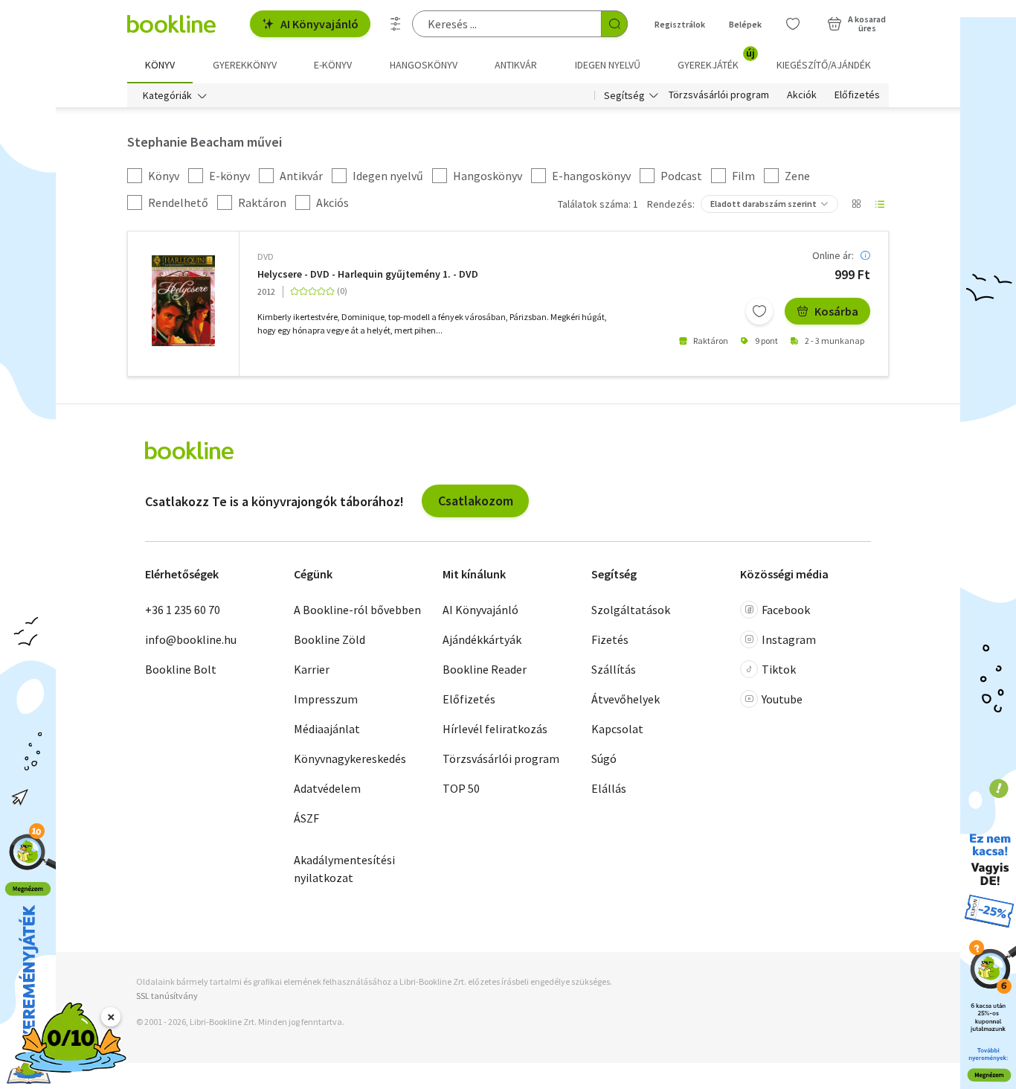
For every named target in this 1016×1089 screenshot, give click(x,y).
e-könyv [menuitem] (333, 64)
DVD (265, 256)
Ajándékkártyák (482, 639)
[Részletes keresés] (395, 23)
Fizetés (609, 639)
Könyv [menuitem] (160, 64)
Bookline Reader (485, 669)
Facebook (786, 609)
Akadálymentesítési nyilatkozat (344, 868)
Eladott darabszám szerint (763, 203)
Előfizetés (857, 95)
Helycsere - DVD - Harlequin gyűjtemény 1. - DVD (367, 274)
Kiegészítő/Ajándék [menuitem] (824, 64)
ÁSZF (306, 818)
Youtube (782, 699)
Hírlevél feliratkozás (495, 728)
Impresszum (326, 699)
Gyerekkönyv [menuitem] (245, 64)
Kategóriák (167, 95)
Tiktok (779, 669)
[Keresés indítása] (614, 23)
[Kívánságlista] (792, 23)
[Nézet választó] (856, 204)
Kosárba (836, 311)
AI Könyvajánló (319, 23)
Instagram (789, 639)
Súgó (604, 758)
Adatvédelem (327, 788)
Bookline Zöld (329, 639)
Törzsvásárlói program (719, 95)
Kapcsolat (617, 728)
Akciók (802, 95)
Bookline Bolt (180, 669)
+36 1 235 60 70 (182, 609)
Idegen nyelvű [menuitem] (607, 64)
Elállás (608, 788)
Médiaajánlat (327, 728)
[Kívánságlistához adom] (759, 311)
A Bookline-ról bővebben (357, 609)
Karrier (311, 669)
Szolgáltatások (630, 609)
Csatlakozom (475, 500)
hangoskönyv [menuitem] (423, 64)
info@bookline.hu (191, 639)
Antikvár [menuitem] (516, 64)
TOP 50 (461, 788)
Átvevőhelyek (625, 699)
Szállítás (613, 669)
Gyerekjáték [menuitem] (716, 59)
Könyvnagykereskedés (350, 758)
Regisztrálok (680, 24)
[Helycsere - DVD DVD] (183, 301)
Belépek (745, 24)
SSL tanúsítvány (167, 995)
